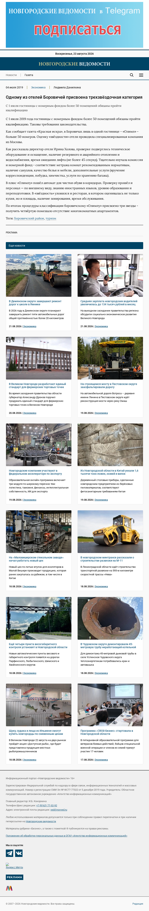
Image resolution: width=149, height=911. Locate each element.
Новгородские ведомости (41, 821)
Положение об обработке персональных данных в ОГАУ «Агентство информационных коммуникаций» (66, 835)
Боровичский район (29, 218)
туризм (51, 218)
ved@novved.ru (58, 809)
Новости (11, 75)
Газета (29, 75)
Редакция (138, 903)
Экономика (38, 87)
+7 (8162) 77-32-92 (46, 805)
